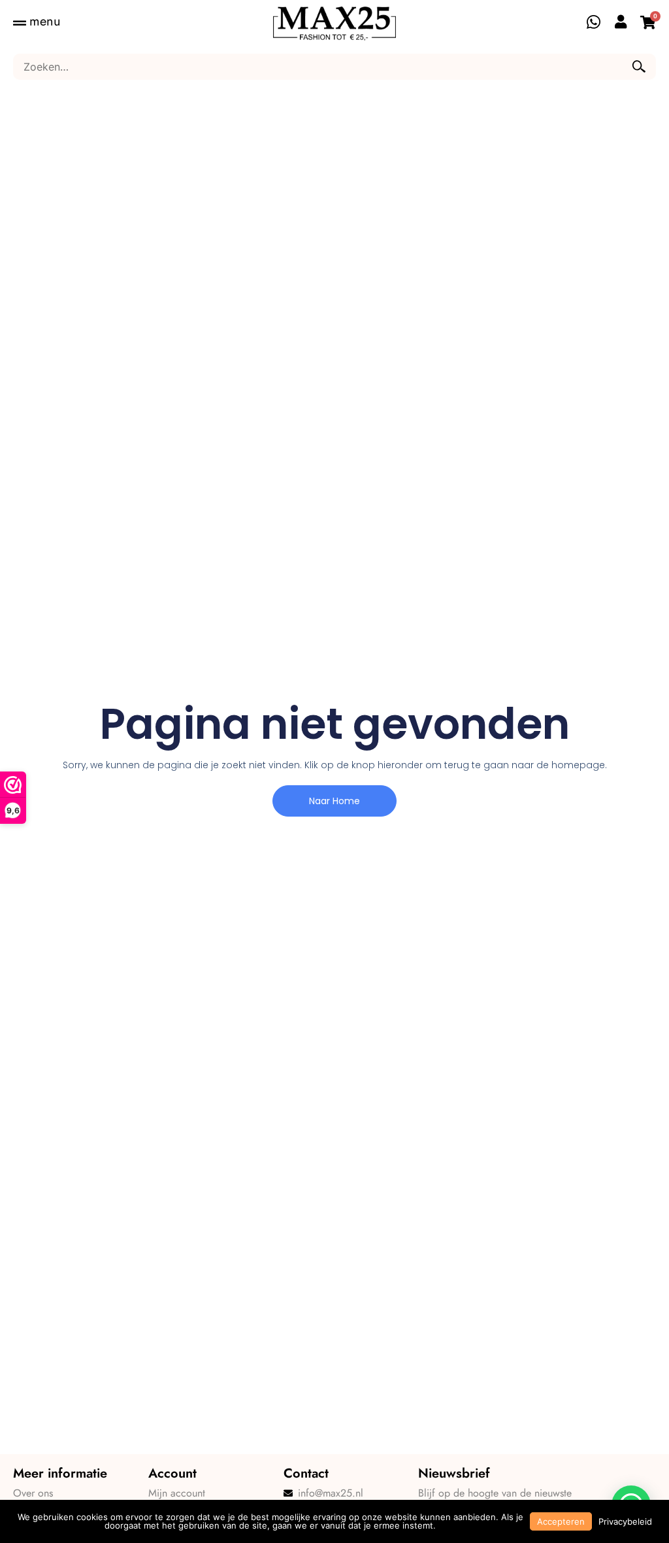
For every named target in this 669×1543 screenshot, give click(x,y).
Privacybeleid (625, 1521)
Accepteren (561, 1521)
